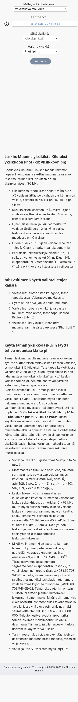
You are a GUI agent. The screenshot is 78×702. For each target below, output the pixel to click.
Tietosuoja (38, 667)
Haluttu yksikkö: (39, 46)
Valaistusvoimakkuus (46, 297)
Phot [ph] (65, 327)
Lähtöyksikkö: (39, 34)
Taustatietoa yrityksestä (16, 667)
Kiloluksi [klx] (21, 317)
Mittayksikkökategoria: (39, 4)
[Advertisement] (39, 109)
